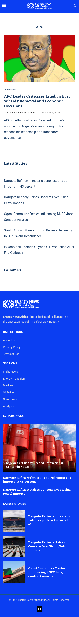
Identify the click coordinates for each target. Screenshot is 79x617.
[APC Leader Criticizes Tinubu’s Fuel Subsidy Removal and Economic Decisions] (39, 58)
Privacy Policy (11, 347)
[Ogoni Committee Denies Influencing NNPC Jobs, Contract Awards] (14, 572)
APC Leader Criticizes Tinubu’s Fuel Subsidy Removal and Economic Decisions (37, 101)
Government (11, 399)
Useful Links (13, 332)
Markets (8, 385)
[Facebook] (39, 609)
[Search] (75, 6)
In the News (10, 371)
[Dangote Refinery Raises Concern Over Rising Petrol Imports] (14, 547)
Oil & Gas (8, 392)
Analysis (8, 406)
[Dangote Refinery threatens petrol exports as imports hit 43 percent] (14, 521)
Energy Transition (14, 378)
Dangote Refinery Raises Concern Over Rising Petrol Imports (48, 546)
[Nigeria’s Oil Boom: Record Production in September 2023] (39, 448)
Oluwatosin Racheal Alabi (21, 112)
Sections (10, 363)
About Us (9, 340)
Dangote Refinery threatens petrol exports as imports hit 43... (49, 520)
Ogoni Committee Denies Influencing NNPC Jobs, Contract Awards (46, 572)
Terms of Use (11, 354)
